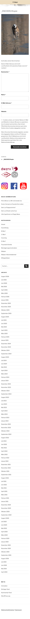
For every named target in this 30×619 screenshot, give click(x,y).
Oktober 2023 (5, 390)
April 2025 (4, 330)
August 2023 (5, 397)
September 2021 (6, 474)
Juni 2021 (4, 484)
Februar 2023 (5, 417)
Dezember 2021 (6, 464)
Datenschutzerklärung (7, 142)
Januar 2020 (4, 542)
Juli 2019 (3, 562)
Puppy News (16, 214)
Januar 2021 (4, 501)
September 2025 (6, 313)
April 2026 (4, 290)
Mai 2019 (4, 568)
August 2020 (5, 518)
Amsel (3, 224)
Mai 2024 (4, 367)
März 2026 (4, 293)
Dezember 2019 (6, 545)
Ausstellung (4, 228)
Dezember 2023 (6, 384)
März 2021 (4, 494)
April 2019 (4, 572)
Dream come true (11, 211)
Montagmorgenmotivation (9, 248)
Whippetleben (5, 258)
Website (3, 111)
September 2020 (6, 515)
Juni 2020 (4, 525)
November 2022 (6, 427)
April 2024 (4, 370)
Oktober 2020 (5, 511)
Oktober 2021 (5, 471)
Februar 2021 (5, 498)
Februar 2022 (5, 458)
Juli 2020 (4, 521)
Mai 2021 (4, 488)
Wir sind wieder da (16, 201)
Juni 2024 (4, 364)
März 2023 (4, 414)
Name (3, 94)
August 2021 (5, 478)
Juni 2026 (4, 283)
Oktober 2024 (5, 350)
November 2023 (6, 387)
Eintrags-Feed (5, 589)
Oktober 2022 (5, 431)
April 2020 (4, 531)
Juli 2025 (4, 320)
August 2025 (5, 317)
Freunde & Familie (6, 244)
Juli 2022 (3, 441)
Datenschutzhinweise (7, 610)
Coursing (4, 238)
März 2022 (4, 454)
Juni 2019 (4, 565)
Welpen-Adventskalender (8, 254)
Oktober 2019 (5, 552)
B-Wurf (3, 231)
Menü (16, 2)
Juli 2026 (4, 280)
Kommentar (5, 72)
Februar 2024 (5, 377)
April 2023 (4, 411)
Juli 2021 (3, 481)
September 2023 (6, 394)
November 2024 (6, 347)
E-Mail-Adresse (6, 103)
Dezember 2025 (6, 303)
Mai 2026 (4, 286)
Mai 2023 (4, 407)
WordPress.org (5, 596)
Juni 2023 (4, 404)
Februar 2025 (5, 337)
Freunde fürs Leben (17, 204)
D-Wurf (3, 241)
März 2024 (4, 374)
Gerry (3, 207)
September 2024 (6, 354)
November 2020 (6, 508)
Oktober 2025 (5, 310)
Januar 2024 (4, 380)
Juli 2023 (4, 400)
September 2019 (6, 555)
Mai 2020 (4, 528)
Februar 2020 (5, 538)
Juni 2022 (4, 444)
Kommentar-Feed (6, 592)
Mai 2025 (4, 327)
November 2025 (6, 306)
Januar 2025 (4, 340)
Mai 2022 (4, 448)
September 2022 (6, 434)
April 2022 (4, 451)
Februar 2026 (5, 296)
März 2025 (4, 333)
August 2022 (5, 437)
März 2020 (4, 535)
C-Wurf (3, 234)
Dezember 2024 (6, 343)
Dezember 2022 (6, 424)
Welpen (3, 251)
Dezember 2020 (6, 505)
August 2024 (5, 357)
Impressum (18, 610)
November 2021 (6, 468)
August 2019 (5, 558)
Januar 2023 (4, 421)
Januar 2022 (4, 461)
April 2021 (4, 491)
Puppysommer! (11, 207)
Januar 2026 (4, 300)
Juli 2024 (4, 360)
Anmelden (4, 586)
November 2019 (6, 548)
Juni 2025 (4, 323)
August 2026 (5, 276)
